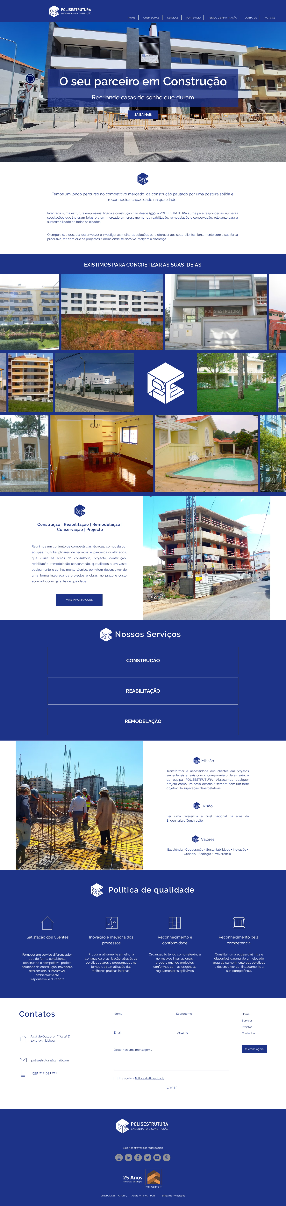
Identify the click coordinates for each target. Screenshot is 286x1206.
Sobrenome (184, 1013)
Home (245, 1014)
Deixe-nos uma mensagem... (133, 1049)
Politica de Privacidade (173, 1195)
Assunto (182, 1032)
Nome (118, 1013)
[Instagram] (119, 1157)
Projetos (247, 1027)
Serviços (247, 1020)
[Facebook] (138, 1157)
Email (117, 1032)
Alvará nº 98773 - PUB (143, 1195)
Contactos (248, 1033)
